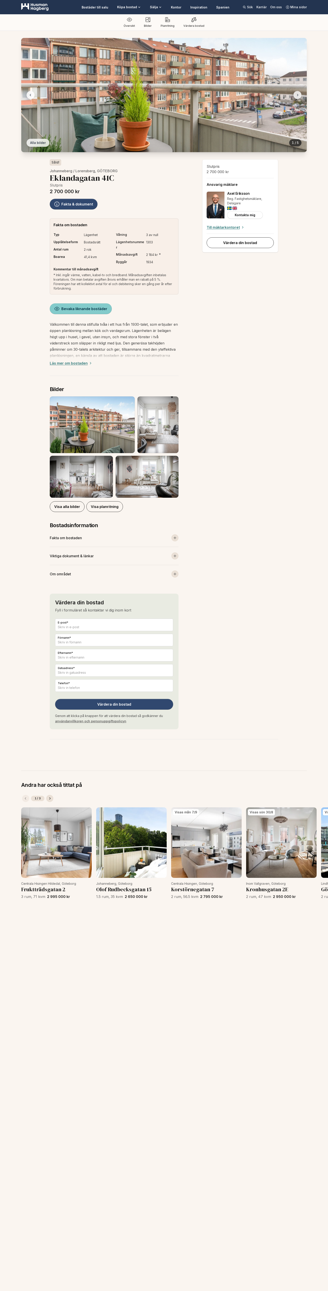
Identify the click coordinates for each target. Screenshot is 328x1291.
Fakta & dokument (77, 204)
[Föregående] (25, 798)
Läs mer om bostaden (69, 363)
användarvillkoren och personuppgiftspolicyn (90, 721)
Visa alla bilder (67, 506)
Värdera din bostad (114, 704)
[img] (229, 208)
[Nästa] (49, 798)
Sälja (154, 7)
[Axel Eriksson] (215, 205)
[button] (114, 447)
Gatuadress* (66, 668)
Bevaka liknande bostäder (84, 309)
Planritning (167, 25)
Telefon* (64, 683)
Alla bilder (38, 143)
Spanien (222, 7)
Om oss (276, 7)
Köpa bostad (127, 7)
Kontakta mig (245, 215)
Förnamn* (64, 637)
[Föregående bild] (31, 95)
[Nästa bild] (297, 95)
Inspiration (198, 7)
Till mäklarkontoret (223, 227)
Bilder (148, 25)
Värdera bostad (193, 25)
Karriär (261, 7)
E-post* (63, 622)
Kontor (176, 7)
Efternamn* (65, 653)
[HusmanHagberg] (35, 7)
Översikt (129, 25)
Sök (250, 7)
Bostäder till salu (95, 7)
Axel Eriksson (238, 193)
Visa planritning (104, 506)
